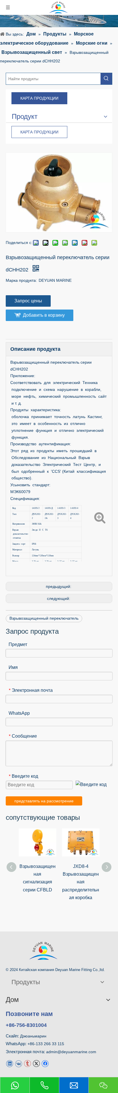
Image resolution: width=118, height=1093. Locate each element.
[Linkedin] (9, 1063)
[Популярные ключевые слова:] (106, 78)
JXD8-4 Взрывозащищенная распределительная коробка (80, 882)
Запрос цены (28, 300)
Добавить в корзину (44, 315)
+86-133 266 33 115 (45, 1043)
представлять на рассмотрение (44, 801)
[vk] (18, 1063)
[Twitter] (36, 1063)
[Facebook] (45, 1063)
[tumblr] (27, 1063)
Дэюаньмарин (33, 1036)
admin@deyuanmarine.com (71, 1051)
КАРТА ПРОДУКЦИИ (39, 98)
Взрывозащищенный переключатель (43, 618)
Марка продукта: (21, 280)
